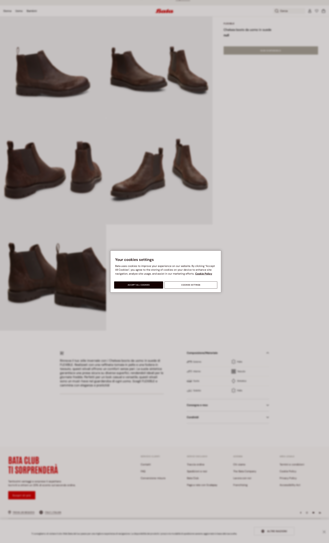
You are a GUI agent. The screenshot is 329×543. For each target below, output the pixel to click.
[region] (165, 271)
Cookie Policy (203, 273)
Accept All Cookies (139, 285)
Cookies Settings (190, 285)
